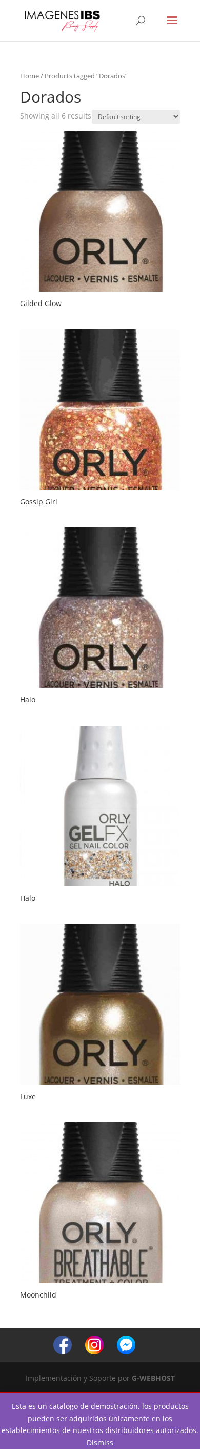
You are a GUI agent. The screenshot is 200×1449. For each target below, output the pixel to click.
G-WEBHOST (153, 1378)
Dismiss (100, 1442)
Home (29, 75)
